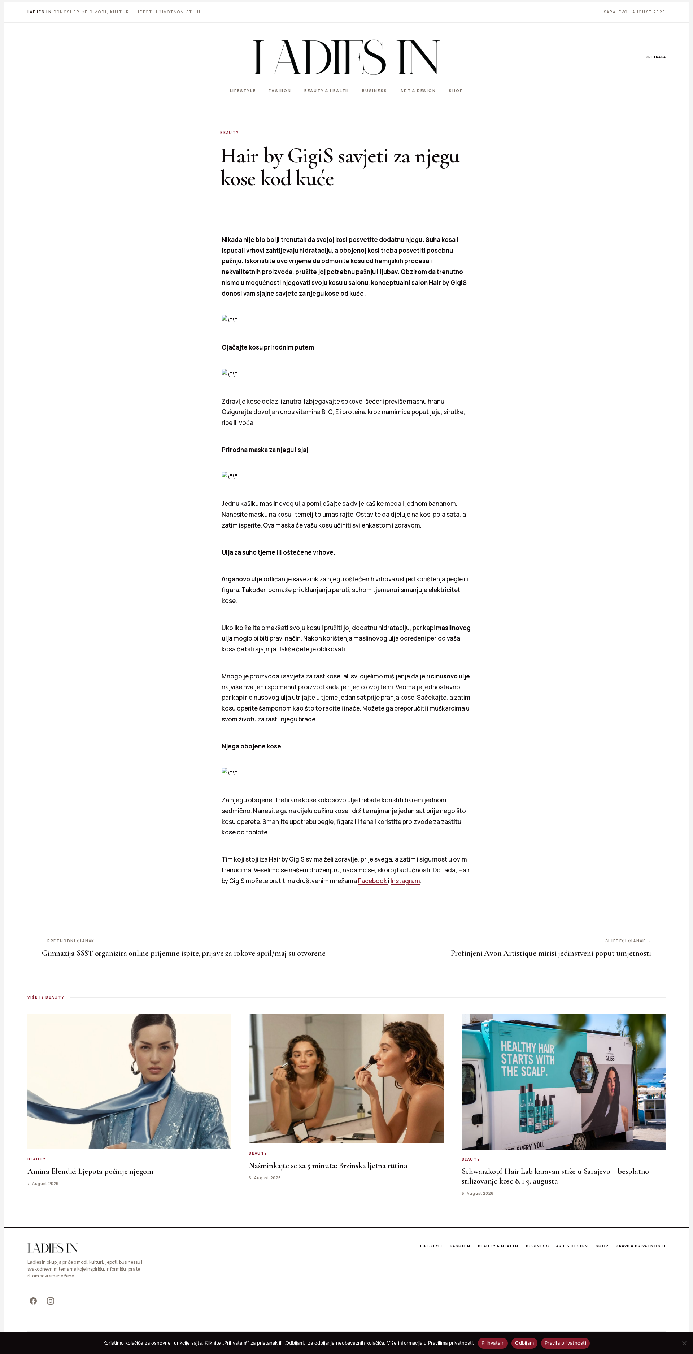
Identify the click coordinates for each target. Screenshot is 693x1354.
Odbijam (524, 1343)
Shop (456, 90)
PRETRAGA (656, 57)
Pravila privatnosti (641, 1246)
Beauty (229, 132)
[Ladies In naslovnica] (346, 57)
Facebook (373, 881)
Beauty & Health (326, 90)
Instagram (405, 881)
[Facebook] (33, 1301)
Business (374, 90)
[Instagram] (50, 1301)
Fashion (280, 90)
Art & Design (418, 90)
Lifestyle (243, 90)
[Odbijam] (684, 1343)
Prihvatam (492, 1343)
